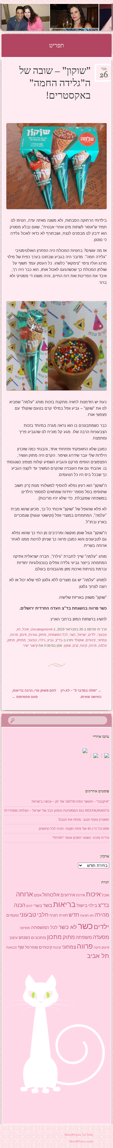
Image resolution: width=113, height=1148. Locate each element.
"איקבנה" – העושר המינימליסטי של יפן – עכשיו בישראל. (70, 801)
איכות (93, 894)
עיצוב (13, 937)
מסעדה (101, 937)
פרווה (14, 634)
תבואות (11, 947)
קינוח (83, 645)
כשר (73, 634)
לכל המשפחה (58, 634)
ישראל (81, 634)
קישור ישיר (30, 645)
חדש (74, 915)
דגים (29, 906)
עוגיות (33, 634)
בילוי (92, 905)
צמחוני (102, 640)
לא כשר (67, 927)
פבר (103, 70)
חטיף (53, 915)
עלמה (103, 645)
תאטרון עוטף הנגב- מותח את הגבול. (83, 819)
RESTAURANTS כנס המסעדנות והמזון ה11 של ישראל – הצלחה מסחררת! (56, 810)
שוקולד (79, 640)
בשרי (37, 905)
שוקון (67, 645)
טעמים (12, 915)
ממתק (21, 640)
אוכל (25, 629)
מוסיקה (25, 928)
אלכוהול (51, 895)
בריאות (64, 904)
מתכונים (38, 937)
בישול (82, 905)
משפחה (84, 937)
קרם (75, 645)
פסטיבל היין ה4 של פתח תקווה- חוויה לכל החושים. (73, 828)
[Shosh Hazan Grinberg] (66, 17)
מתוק (42, 634)
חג (18, 629)
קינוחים (91, 640)
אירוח (80, 895)
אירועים (68, 894)
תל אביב (98, 956)
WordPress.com (81, 1141)
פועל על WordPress (78, 1135)
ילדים (92, 634)
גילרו (42, 640)
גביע (50, 640)
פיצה (97, 947)
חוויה (63, 915)
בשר (47, 905)
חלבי (43, 915)
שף (21, 947)
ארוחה (24, 894)
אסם (38, 895)
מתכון (54, 937)
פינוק (23, 634)
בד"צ (58, 640)
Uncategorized (41, 629)
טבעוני (102, 634)
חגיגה (84, 915)
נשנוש (24, 937)
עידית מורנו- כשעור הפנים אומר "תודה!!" (80, 837)
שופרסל (31, 947)
